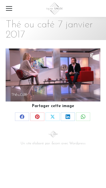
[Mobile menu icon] (9, 8)
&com (55, 143)
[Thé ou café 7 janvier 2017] (53, 74)
